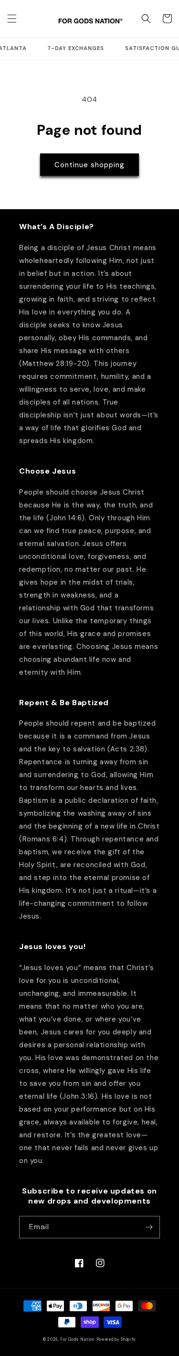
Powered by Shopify (116, 1339)
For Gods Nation (77, 1339)
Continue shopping (89, 165)
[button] (11, 18)
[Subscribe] (148, 1227)
